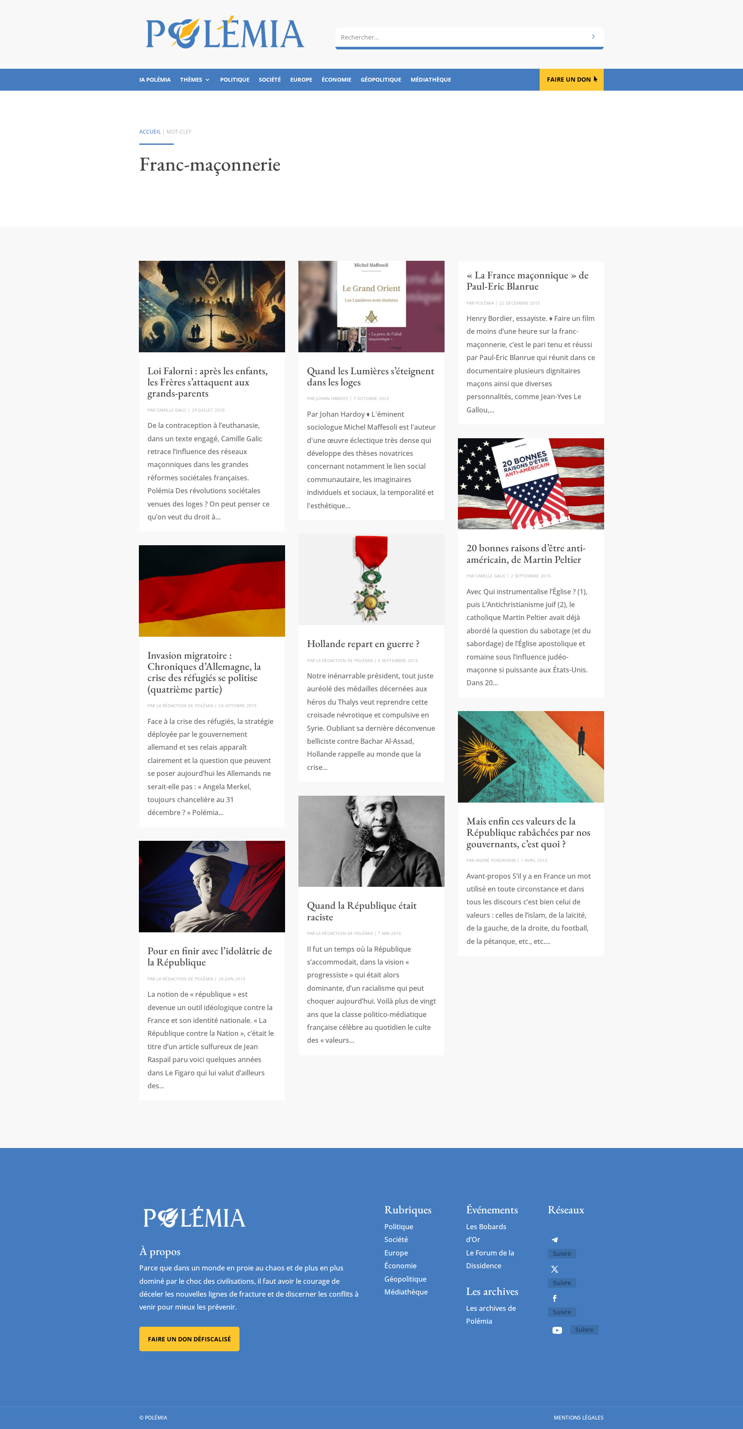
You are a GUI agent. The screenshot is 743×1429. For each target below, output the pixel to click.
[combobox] (469, 37)
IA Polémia (155, 79)
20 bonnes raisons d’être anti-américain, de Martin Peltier (526, 553)
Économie (336, 79)
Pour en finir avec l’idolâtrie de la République (209, 956)
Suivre (562, 1253)
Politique (234, 79)
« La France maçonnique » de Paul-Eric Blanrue (528, 280)
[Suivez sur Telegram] (555, 1240)
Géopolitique (381, 79)
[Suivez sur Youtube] (557, 1330)
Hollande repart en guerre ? (363, 643)
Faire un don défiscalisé (189, 1339)
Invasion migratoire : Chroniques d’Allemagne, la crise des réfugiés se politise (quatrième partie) (204, 672)
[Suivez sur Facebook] (555, 1298)
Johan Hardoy (332, 398)
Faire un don (569, 79)
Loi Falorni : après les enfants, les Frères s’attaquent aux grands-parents (207, 382)
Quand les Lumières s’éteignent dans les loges (370, 376)
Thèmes (191, 79)
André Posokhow (496, 860)
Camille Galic (172, 410)
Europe (301, 79)
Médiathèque (431, 79)
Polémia (485, 303)
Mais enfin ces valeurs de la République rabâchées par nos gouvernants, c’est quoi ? (528, 832)
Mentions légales (579, 1417)
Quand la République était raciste (362, 910)
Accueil (150, 131)
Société (270, 79)
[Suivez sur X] (555, 1269)
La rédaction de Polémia (185, 705)
